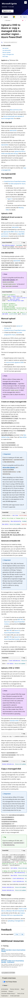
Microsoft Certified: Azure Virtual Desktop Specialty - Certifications (12, 961)
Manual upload (6, 52)
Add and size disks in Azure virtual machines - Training (13, 950)
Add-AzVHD (13, 130)
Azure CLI (7, 622)
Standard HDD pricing (9, 383)
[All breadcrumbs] (2, 20)
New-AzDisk (23, 437)
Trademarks (4, 996)
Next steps (5, 56)
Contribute (4, 991)
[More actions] (25, 20)
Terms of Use (20, 993)
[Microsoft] (14, 17)
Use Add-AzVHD (6, 50)
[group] (14, 247)
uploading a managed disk (15, 921)
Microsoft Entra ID (15, 110)
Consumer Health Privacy (7, 993)
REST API (20, 619)
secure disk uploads (9, 280)
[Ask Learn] (22, 20)
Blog (22, 989)
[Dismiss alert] (25, 2)
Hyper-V (9, 199)
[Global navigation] (1, 17)
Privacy (10, 991)
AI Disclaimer (4, 989)
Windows (7, 20)
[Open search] (20, 17)
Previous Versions (14, 989)
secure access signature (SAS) (14, 362)
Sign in (25, 17)
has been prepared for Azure (16, 183)
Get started (5, 48)
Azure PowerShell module (11, 633)
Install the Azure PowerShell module (15, 181)
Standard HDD (14, 720)
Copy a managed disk (8, 54)
